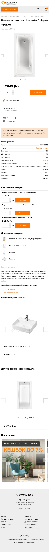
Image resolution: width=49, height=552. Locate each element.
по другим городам (11, 292)
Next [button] (46, 55)
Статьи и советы (7, 524)
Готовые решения (7, 519)
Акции (3, 516)
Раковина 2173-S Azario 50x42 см (17, 346)
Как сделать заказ (31, 519)
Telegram (26, 500)
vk (21, 535)
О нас (3, 527)
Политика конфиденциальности (32, 528)
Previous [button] (2, 55)
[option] (24, 55)
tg (27, 535)
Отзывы (4, 522)
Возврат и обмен (30, 524)
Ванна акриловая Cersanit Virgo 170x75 (19, 418)
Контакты (27, 516)
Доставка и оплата (31, 522)
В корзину (38, 92)
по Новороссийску (10, 289)
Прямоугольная (42, 148)
